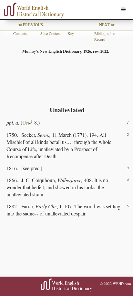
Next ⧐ (107, 24)
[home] (32, 10)
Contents (20, 33)
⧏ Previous (30, 24)
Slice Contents (51, 33)
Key (70, 33)
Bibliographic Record (104, 36)
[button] (123, 9)
